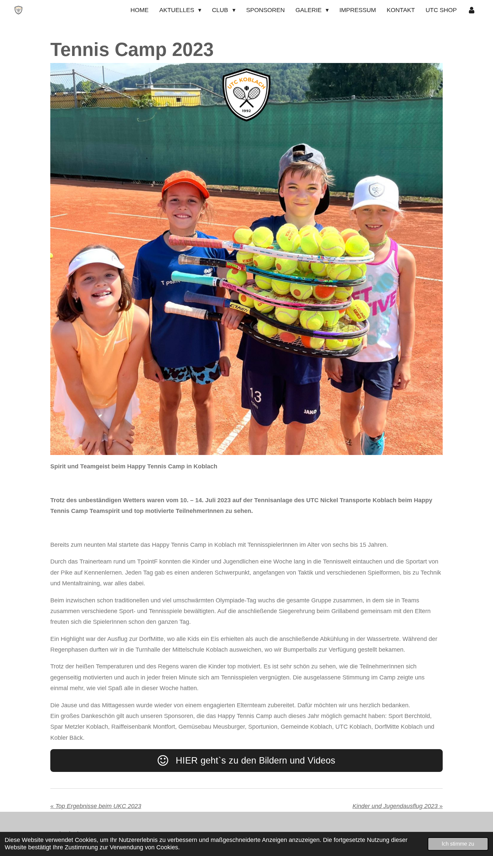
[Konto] (472, 10)
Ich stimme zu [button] (458, 844)
